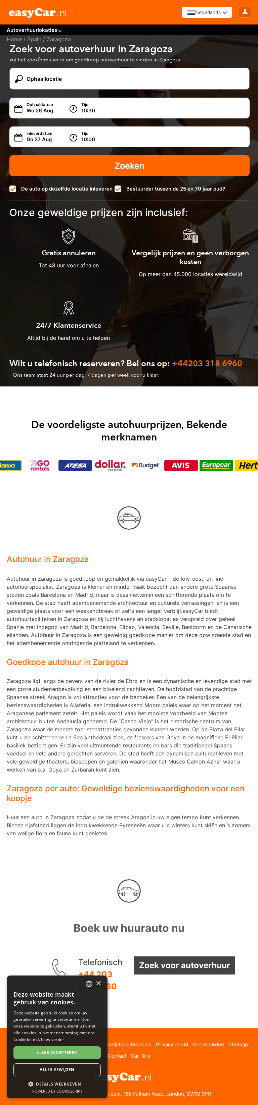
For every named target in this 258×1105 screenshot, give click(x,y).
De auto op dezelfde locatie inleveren (67, 189)
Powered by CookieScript (57, 1091)
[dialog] (57, 1037)
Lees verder (52, 1039)
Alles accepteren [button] (57, 1052)
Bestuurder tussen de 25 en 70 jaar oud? (175, 189)
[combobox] (89, 984)
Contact (117, 1056)
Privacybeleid (172, 1044)
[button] (57, 1084)
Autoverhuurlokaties (32, 30)
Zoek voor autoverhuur (184, 965)
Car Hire (140, 1056)
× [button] (98, 983)
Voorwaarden (208, 1044)
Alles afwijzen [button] (57, 1069)
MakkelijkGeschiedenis (124, 1044)
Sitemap (238, 1044)
